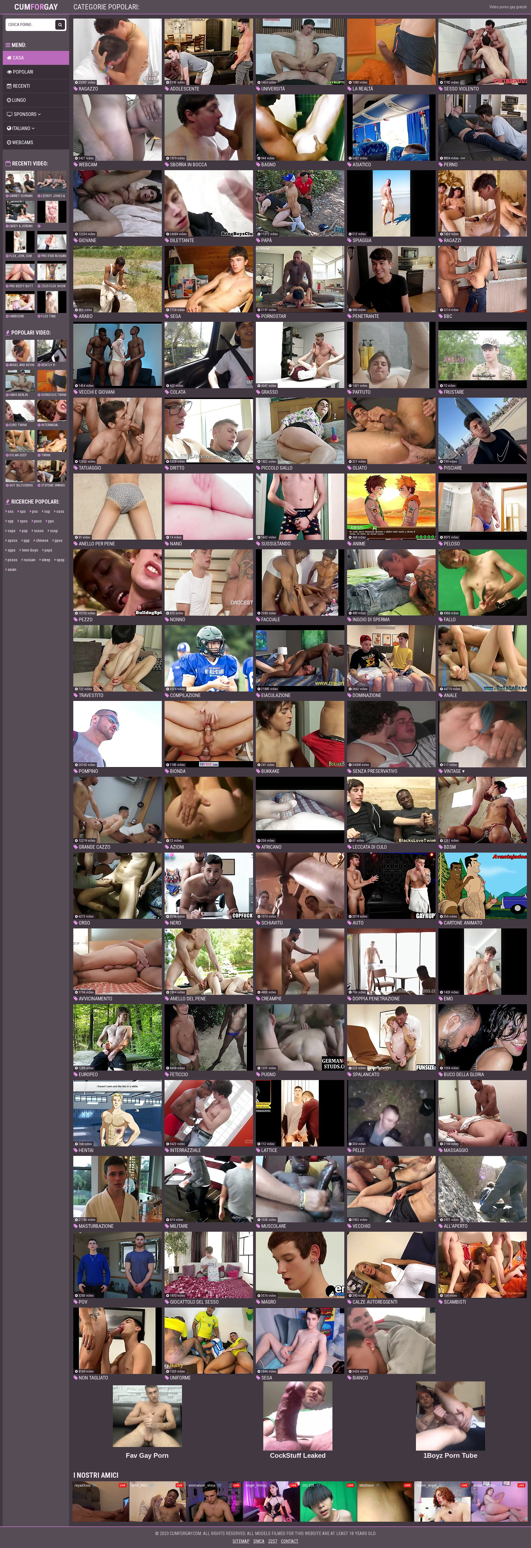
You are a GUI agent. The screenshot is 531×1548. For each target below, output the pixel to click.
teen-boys (29, 550)
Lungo (18, 100)
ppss (58, 540)
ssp (46, 511)
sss (10, 511)
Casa (18, 58)
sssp (53, 530)
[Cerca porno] (60, 25)
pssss (12, 559)
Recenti (21, 86)
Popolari (22, 72)
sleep (45, 559)
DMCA (258, 1541)
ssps (11, 530)
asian (11, 569)
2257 (272, 1541)
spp (10, 521)
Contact (289, 1541)
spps (11, 550)
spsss (12, 540)
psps (48, 550)
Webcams (22, 142)
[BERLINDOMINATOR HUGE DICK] (51, 214)
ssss (60, 511)
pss (34, 511)
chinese (41, 540)
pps (50, 521)
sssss (38, 530)
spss (23, 521)
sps (22, 511)
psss (37, 521)
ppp (26, 540)
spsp (60, 559)
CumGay (36, 7)
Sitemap (241, 1541)
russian (29, 559)
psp (24, 530)
